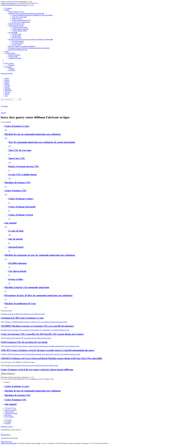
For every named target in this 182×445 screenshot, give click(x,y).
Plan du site (8, 415)
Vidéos (7, 51)
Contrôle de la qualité (14, 58)
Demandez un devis (7, 73)
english (7, 78)
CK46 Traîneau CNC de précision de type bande (24, 342)
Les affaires (11, 70)
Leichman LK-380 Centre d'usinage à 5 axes (22, 318)
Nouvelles (11, 65)
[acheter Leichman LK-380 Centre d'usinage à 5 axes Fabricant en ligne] (23, 314)
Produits (7, 10)
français (7, 80)
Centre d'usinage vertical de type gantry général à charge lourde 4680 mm (37, 369)
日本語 (7, 94)
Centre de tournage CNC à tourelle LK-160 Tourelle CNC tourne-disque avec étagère (42, 334)
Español (7, 87)
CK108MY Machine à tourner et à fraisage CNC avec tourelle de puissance (37, 326)
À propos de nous (10, 53)
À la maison (8, 8)
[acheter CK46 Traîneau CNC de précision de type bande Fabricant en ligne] (28, 338)
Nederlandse (8, 90)
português (7, 88)
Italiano (7, 83)
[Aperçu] (17, 5)
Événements (8, 67)
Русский (7, 85)
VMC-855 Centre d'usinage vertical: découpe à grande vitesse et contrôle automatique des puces (47, 350)
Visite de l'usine (13, 56)
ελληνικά (7, 92)
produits (3, 113)
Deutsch (7, 82)
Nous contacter (9, 63)
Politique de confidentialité (9, 443)
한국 (6, 96)
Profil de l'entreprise (14, 55)
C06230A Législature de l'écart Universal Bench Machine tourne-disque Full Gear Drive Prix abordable (51, 358)
